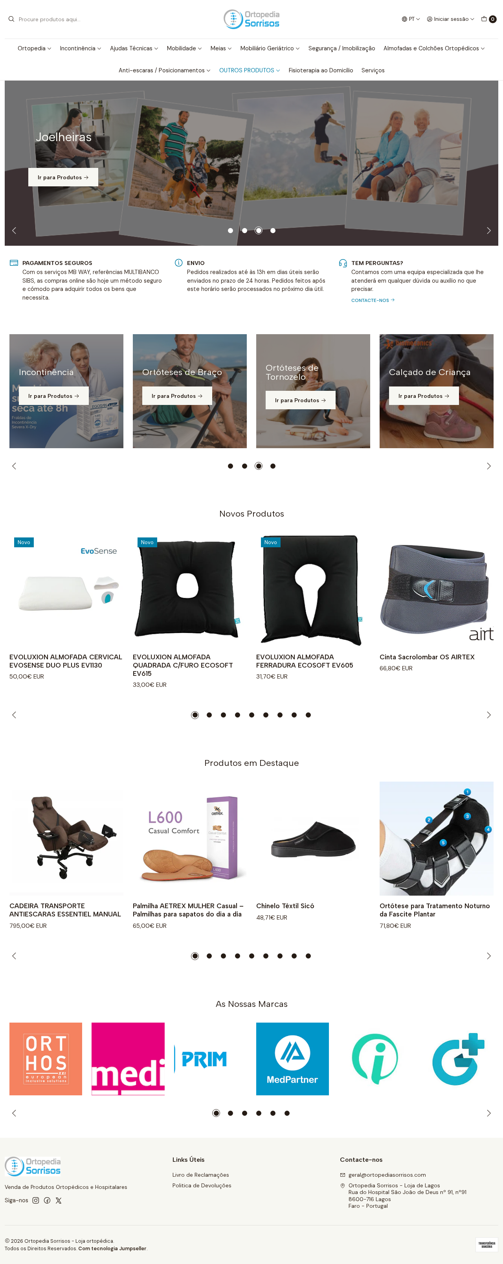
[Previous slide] (15, 230)
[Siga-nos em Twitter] (58, 1200)
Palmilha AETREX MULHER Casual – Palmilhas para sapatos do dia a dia (188, 910)
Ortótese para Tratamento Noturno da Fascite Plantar (435, 910)
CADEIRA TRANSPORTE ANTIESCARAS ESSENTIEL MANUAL (65, 910)
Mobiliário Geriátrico (267, 48)
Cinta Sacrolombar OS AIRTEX (427, 657)
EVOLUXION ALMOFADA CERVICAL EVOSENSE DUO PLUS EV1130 (65, 661)
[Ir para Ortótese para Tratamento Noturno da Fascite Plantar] (437, 839)
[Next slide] (488, 230)
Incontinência (77, 48)
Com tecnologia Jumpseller (112, 1248)
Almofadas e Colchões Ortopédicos (431, 48)
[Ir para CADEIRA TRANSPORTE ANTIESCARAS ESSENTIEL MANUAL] (66, 839)
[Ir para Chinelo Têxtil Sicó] (313, 839)
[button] (230, 230)
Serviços (373, 70)
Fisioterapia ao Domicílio (321, 70)
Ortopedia (32, 48)
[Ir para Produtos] (251, 163)
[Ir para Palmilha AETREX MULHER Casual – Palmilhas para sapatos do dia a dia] (190, 839)
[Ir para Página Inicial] (251, 19)
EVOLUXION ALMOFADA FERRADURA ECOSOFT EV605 (304, 661)
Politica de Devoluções (202, 1185)
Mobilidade (181, 48)
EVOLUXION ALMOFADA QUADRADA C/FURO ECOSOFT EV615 (183, 665)
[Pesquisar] (11, 19)
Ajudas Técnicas (131, 48)
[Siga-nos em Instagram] (36, 1200)
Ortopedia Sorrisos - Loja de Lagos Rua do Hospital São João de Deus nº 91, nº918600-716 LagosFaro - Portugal (407, 1196)
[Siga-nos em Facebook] (47, 1200)
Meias (218, 48)
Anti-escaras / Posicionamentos (162, 70)
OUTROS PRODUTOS (246, 70)
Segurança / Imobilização (341, 48)
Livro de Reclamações (201, 1174)
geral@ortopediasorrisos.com (387, 1174)
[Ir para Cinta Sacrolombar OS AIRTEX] (437, 590)
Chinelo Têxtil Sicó (285, 906)
